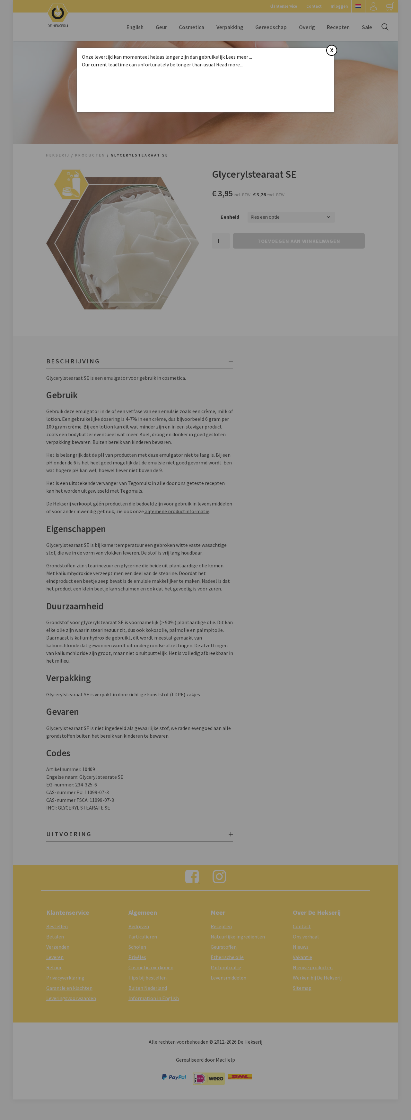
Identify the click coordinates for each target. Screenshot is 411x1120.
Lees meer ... (239, 57)
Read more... (229, 64)
